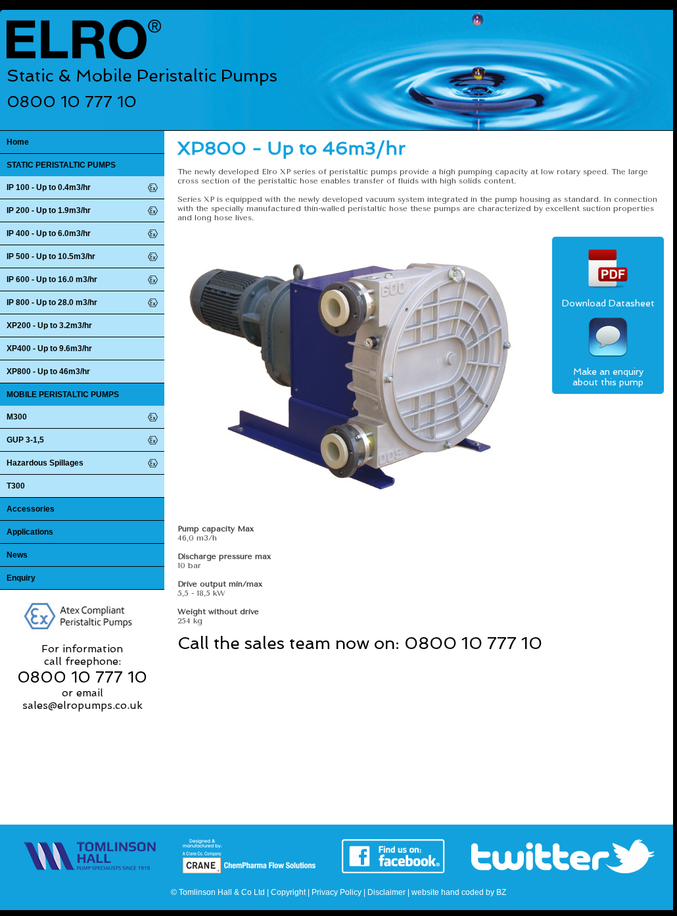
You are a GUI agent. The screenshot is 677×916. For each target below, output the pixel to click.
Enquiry (21, 578)
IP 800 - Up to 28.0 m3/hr (52, 302)
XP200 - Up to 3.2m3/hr (49, 325)
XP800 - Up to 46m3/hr (48, 371)
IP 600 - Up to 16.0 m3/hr (52, 279)
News (17, 555)
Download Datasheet (608, 303)
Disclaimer (386, 892)
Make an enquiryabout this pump (607, 376)
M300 (17, 417)
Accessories (31, 509)
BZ (501, 892)
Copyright (288, 892)
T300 (16, 486)
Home (18, 142)
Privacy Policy (337, 892)
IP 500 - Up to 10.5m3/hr (51, 256)
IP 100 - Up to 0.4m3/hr (49, 187)
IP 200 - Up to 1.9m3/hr (49, 210)
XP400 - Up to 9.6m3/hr (49, 348)
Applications (30, 532)
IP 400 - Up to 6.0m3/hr (49, 233)
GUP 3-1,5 (25, 440)
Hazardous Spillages (45, 463)
